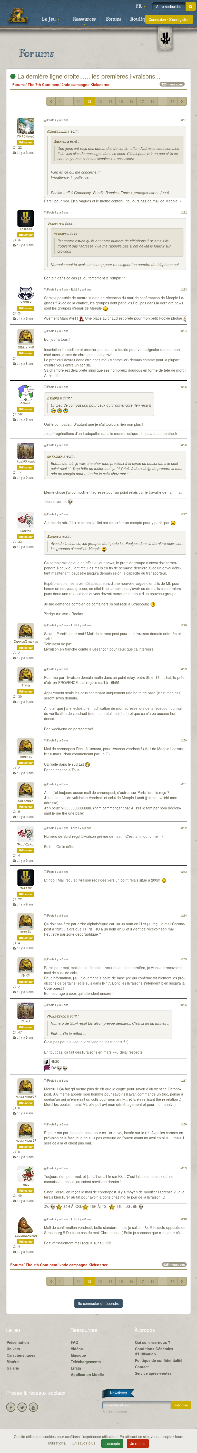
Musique (78, 1355)
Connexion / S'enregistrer (169, 19)
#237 (184, 1080)
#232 (184, 828)
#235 (184, 959)
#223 (184, 289)
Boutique (140, 19)
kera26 (25, 932)
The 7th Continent (44, 84)
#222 (184, 212)
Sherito (60, 142)
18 (152, 101)
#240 (184, 1219)
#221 (184, 120)
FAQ (74, 1342)
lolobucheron (26, 1236)
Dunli (25, 1021)
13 (100, 101)
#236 (184, 1005)
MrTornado (25, 137)
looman (25, 531)
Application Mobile (87, 1374)
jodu (25, 1185)
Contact (142, 1366)
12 (89, 101)
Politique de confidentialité (158, 1360)
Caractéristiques (21, 1355)
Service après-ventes (153, 1373)
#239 (184, 1168)
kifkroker (54, 457)
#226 (184, 445)
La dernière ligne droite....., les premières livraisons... (88, 75)
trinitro (25, 757)
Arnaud (25, 403)
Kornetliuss (56, 132)
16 (131, 101)
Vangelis (54, 224)
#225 (184, 386)
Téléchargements (86, 1361)
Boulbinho (26, 347)
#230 (184, 740)
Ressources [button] (84, 19)
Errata (76, 1368)
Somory (25, 302)
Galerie (13, 1368)
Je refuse (137, 1443)
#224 (184, 331)
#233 (184, 871)
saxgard (25, 229)
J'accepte (112, 1443)
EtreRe (53, 398)
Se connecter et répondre (98, 1303)
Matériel (14, 1361)
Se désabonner (114, 1411)
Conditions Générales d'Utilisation (154, 1351)
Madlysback (25, 845)
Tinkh (25, 686)
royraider (25, 801)
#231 (184, 784)
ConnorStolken (26, 642)
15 (121, 101)
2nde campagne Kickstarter (86, 84)
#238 (184, 1124)
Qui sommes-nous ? (152, 1342)
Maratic (25, 888)
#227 (184, 514)
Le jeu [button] (49, 19)
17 (142, 101)
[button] (140, 6)
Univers (13, 1348)
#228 (184, 625)
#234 (184, 915)
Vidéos (77, 1348)
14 (110, 101)
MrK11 (25, 976)
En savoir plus (84, 1443)
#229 (184, 669)
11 (79, 101)
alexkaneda (26, 462)
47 (172, 101)
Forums (113, 19)
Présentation (18, 1342)
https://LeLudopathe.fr (159, 433)
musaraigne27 (25, 1097)
